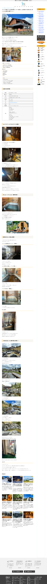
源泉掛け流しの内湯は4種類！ (7, 82)
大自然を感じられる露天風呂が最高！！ (8, 83)
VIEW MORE (10, 567)
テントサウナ (14, 583)
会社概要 (29, 578)
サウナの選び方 (22, 581)
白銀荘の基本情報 (5, 79)
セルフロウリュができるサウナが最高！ (8, 80)
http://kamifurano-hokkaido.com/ (13, 102)
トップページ (22, 578)
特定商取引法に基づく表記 (31, 579)
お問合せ (22, 580)
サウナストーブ (37, 582)
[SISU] (23, 3)
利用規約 (29, 580)
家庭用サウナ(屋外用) (38, 579)
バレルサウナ (14, 582)
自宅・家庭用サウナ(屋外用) (16, 580)
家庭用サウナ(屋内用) (38, 578)
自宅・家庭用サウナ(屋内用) (16, 579)
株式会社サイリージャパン (8, 579)
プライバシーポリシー (30, 581)
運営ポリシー (29, 582)
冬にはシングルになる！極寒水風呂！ (8, 81)
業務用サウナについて (23, 582)
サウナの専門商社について (24, 579)
